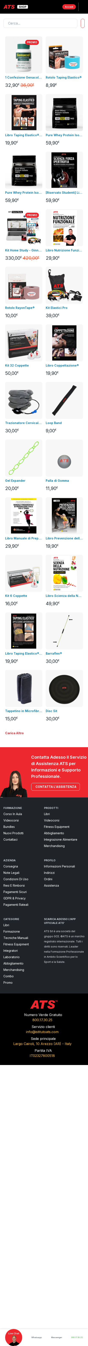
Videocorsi (11, 820)
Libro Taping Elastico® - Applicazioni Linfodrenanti (23, 653)
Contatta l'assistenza (55, 786)
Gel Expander (15, 480)
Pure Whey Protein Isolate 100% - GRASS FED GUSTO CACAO (64, 135)
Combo (8, 976)
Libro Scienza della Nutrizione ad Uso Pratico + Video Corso (64, 596)
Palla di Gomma (57, 480)
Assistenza (51, 885)
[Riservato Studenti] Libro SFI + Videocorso (64, 192)
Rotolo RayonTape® (20, 308)
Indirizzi (49, 872)
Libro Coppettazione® (62, 365)
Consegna (10, 866)
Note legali (11, 872)
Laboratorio (11, 957)
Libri (47, 814)
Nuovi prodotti (13, 833)
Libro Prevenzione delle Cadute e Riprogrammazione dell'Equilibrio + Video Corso (64, 538)
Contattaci (10, 839)
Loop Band (54, 423)
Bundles (9, 827)
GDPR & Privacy (14, 898)
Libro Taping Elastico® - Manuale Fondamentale (23, 135)
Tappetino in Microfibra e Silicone (23, 711)
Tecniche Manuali (15, 938)
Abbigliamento (54, 833)
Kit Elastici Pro (56, 308)
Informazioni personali (59, 866)
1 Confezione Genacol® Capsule (23, 77)
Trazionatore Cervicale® (23, 423)
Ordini (48, 879)
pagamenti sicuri (15, 892)
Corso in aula (12, 814)
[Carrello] (55, 7)
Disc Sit (51, 711)
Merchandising (54, 846)
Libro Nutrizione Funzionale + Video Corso (64, 250)
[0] (55, 7)
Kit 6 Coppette (16, 596)
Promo (8, 982)
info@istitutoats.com (42, 1032)
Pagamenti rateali (15, 904)
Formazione (11, 931)
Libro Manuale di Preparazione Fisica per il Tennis (23, 538)
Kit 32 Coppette (17, 365)
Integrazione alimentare (60, 839)
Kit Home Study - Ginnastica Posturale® (23, 250)
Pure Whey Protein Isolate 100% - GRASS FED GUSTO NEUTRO (23, 192)
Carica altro (14, 733)
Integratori (10, 950)
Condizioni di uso (15, 879)
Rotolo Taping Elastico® (64, 77)
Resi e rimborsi (14, 885)
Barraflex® (54, 653)
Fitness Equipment (56, 827)
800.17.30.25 (42, 1020)
